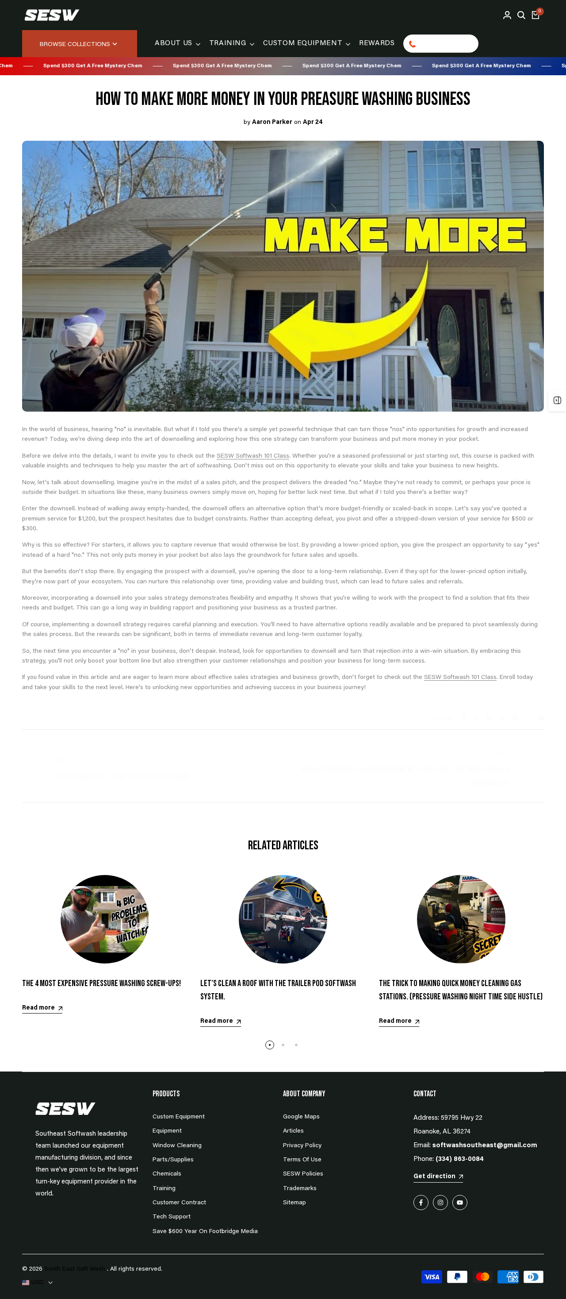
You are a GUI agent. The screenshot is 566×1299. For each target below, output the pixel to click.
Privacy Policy (302, 1146)
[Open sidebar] (557, 400)
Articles (293, 1131)
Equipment (167, 1131)
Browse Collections (75, 45)
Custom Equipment (179, 1117)
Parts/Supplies (173, 1160)
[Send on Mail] (541, 718)
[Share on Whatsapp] (528, 718)
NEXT (503, 754)
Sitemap (294, 1203)
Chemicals (167, 1174)
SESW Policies (303, 1174)
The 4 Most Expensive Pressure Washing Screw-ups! (101, 983)
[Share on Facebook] (464, 718)
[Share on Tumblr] (502, 718)
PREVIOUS (68, 761)
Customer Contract (179, 1203)
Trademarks (300, 1189)
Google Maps (301, 1117)
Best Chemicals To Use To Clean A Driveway (123, 776)
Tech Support (172, 1217)
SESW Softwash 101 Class (253, 456)
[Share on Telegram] (515, 718)
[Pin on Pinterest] (489, 718)
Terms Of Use (302, 1160)
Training (164, 1189)
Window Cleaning (177, 1146)
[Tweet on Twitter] (477, 718)
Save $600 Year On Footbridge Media (205, 1232)
